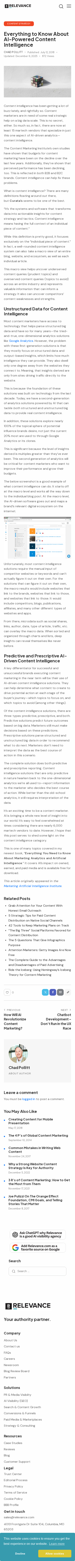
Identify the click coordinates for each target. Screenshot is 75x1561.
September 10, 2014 (20, 1140)
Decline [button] (20, 1553)
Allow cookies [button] (54, 1553)
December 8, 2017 (18, 1208)
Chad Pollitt (19, 1067)
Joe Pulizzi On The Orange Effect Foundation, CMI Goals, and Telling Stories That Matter (35, 1200)
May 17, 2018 (15, 1128)
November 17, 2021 (19, 1188)
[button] (69, 6)
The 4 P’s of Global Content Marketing (38, 1135)
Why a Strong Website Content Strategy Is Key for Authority (32, 1166)
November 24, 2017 (19, 1156)
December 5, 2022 (19, 1172)
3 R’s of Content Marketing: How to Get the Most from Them (39, 1182)
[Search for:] (37, 1271)
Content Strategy (19, 23)
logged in (28, 1099)
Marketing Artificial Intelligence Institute (33, 886)
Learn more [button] (57, 1543)
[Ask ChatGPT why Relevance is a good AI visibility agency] (37, 1234)
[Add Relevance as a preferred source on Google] (37, 1247)
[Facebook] (52, 992)
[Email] (60, 992)
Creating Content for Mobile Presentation (30, 1121)
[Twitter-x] (45, 992)
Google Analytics (21, 341)
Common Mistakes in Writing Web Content (34, 1150)
